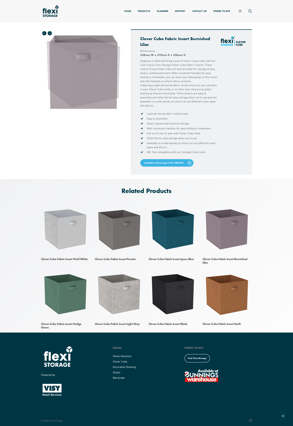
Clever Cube (120, 361)
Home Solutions (122, 356)
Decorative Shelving (124, 366)
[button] (166, 163)
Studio (116, 372)
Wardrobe (119, 377)
